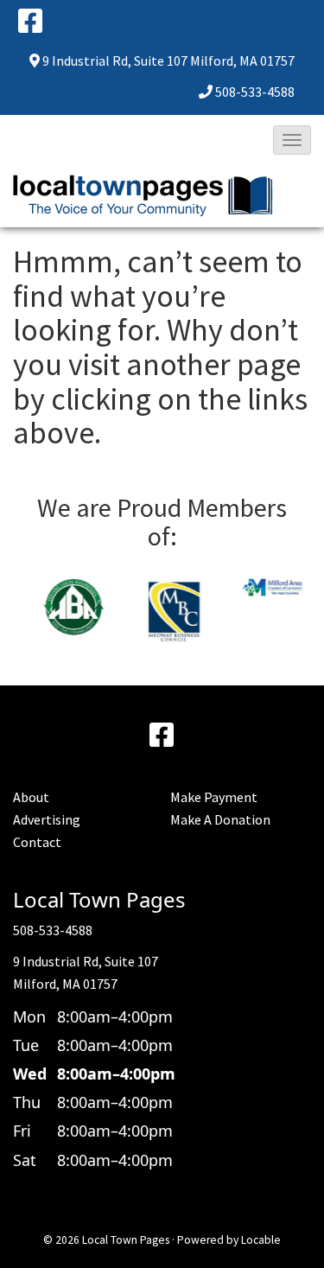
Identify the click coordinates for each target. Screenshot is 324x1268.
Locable (261, 1240)
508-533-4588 (255, 91)
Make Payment (213, 797)
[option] (62, 608)
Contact (37, 842)
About (31, 797)
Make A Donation (220, 819)
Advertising (46, 819)
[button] (292, 140)
